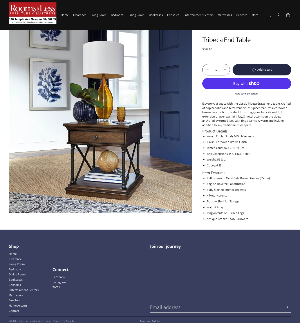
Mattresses (16, 295)
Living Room (17, 264)
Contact (14, 311)
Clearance (15, 259)
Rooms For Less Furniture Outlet (34, 321)
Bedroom (15, 269)
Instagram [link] (59, 282)
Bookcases (16, 280)
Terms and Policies (150, 321)
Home (13, 254)
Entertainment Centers (24, 290)
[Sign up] (286, 307)
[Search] (269, 15)
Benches (14, 300)
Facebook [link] (58, 277)
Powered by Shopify (63, 321)
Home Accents (18, 305)
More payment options (246, 93)
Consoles (15, 285)
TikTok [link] (56, 287)
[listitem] (254, 15)
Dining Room (17, 274)
